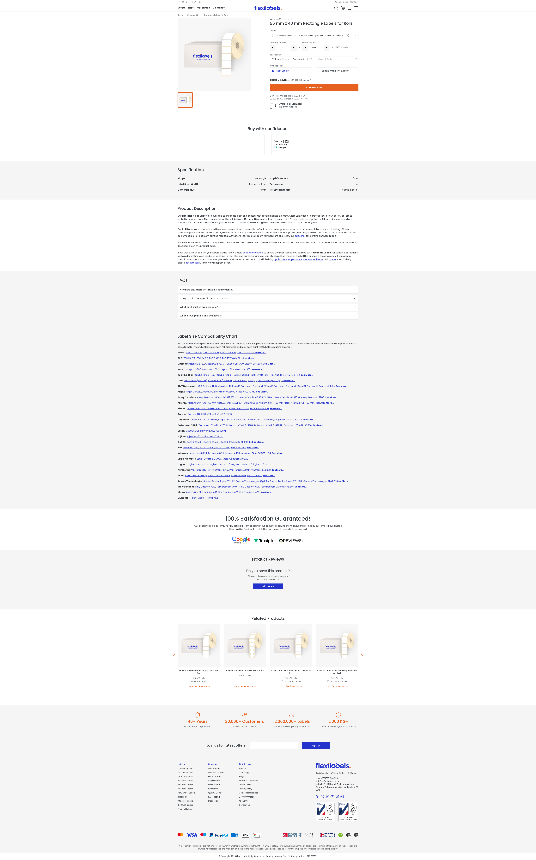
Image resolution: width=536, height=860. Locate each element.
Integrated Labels (186, 800)
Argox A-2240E (227, 391)
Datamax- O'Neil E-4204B (268, 425)
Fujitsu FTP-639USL (212, 436)
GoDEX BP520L (211, 442)
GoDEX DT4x (244, 442)
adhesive (318, 259)
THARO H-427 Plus (212, 492)
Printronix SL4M (220, 470)
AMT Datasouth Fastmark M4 (284, 386)
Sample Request (185, 772)
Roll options (275, 54)
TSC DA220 (215, 358)
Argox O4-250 (193, 391)
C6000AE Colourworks (198, 430)
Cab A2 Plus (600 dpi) (195, 380)
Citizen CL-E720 (195, 363)
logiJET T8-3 (260, 464)
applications (280, 259)
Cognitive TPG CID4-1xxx (204, 419)
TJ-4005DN (214, 414)
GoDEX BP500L (194, 442)
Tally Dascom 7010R (227, 486)
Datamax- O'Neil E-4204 (239, 425)
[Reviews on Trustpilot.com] (264, 540)
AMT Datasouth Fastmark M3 (251, 386)
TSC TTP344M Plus (232, 358)
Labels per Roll (309, 42)
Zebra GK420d (228, 352)
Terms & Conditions (248, 780)
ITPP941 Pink (211, 498)
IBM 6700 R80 (238, 447)
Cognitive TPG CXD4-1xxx (259, 419)
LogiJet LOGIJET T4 (198, 464)
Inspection (213, 800)
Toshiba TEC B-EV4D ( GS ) (255, 375)
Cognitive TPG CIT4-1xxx (231, 419)
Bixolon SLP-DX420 (238, 408)
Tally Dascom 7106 (249, 486)
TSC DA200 (189, 358)
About (338, 2)
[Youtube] (191, 2)
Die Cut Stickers (185, 805)
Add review (268, 586)
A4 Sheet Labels (185, 780)
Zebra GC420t (244, 352)
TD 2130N (227, 414)
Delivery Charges (247, 796)
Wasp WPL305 (243, 369)
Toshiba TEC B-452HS (227, 375)
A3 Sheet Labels (185, 788)
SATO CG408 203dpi (196, 475)
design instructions (253, 252)
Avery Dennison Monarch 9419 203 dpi (217, 397)
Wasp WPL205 (193, 369)
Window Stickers (216, 772)
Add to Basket (314, 87)
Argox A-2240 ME (245, 391)
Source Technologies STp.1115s (252, 481)
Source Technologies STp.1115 (219, 481)
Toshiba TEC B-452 (203, 375)
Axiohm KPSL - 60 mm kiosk (305, 403)
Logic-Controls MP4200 (235, 458)
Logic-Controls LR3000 (209, 458)
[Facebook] (179, 2)
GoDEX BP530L (228, 442)
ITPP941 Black (196, 498)
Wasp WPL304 (226, 369)
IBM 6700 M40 (190, 447)
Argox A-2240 (210, 391)
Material (273, 30)
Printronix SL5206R (261, 470)
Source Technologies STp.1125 (320, 481)
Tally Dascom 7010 (205, 486)
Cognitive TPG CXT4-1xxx (288, 419)
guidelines (300, 236)
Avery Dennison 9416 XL (287, 397)
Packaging (213, 788)
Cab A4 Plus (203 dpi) (220, 380)
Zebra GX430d (194, 352)
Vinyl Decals (214, 780)
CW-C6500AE (218, 430)
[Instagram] (199, 2)
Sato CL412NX (254, 475)
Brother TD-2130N (197, 414)
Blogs (345, 2)
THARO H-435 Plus (233, 492)
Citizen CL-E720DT (215, 363)
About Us (243, 800)
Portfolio (243, 768)
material (307, 259)
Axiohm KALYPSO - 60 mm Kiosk (205, 403)
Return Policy (245, 784)
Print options (276, 65)
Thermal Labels (185, 809)
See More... (259, 352)
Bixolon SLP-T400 (259, 408)
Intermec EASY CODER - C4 (256, 453)
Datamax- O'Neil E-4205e (297, 425)
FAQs (241, 776)
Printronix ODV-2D (200, 470)
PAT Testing (214, 796)
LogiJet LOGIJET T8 (241, 464)
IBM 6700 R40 (206, 447)
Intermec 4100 (214, 453)
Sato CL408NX (238, 475)
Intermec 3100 (197, 453)
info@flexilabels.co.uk (327, 781)
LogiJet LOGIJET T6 (220, 464)
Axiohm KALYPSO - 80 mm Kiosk (240, 403)
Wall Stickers (214, 768)
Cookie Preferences (248, 792)
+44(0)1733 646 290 (327, 778)
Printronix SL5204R (239, 470)
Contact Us (244, 805)
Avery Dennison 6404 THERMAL (256, 397)
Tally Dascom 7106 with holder (277, 486)
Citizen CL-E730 (235, 363)
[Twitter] (183, 2)
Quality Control (215, 792)
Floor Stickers (214, 776)
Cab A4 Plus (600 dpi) (269, 380)
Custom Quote (185, 768)
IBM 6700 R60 (222, 447)
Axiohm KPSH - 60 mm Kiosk (274, 403)
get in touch (192, 262)
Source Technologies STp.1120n (286, 481)
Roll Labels (182, 796)
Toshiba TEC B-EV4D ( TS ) (285, 375)
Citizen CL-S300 (253, 363)
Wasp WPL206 (209, 369)
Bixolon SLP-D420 (196, 408)
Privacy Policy (245, 788)
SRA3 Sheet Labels (186, 792)
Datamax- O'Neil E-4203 (212, 425)
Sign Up (315, 745)
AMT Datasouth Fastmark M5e (318, 386)
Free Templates (185, 776)
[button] (336, 7)
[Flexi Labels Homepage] (268, 7)
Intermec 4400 (231, 453)
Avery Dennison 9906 (312, 397)
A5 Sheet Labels (185, 784)
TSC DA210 (202, 358)
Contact (354, 2)
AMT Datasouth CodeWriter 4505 (216, 386)
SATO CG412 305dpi (219, 475)
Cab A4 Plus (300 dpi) (245, 380)
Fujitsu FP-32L (194, 436)
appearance (295, 259)
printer (332, 259)
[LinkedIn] (187, 2)
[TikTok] (195, 2)
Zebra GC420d (211, 352)
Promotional (214, 784)
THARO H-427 (193, 492)
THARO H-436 (251, 492)
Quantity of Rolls (278, 42)
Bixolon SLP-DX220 (217, 408)
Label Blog (244, 772)
